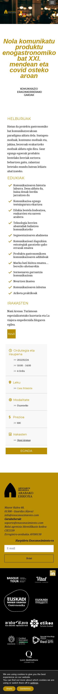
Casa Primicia (24, 388)
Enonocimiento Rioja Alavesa (12, 12)
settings (34, 683)
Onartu (9, 689)
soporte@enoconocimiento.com (23, 522)
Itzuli (11, 333)
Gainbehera (25, 689)
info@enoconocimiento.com (21, 515)
